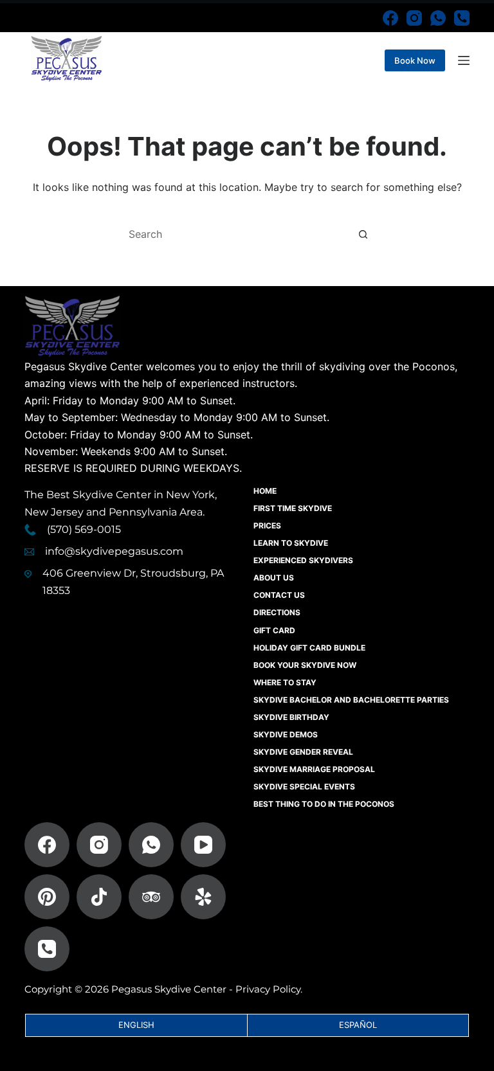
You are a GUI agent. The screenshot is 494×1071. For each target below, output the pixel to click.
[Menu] (464, 60)
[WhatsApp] (438, 18)
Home (265, 491)
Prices (267, 525)
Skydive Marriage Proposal (314, 769)
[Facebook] (390, 18)
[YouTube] (203, 844)
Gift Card (274, 630)
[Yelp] (203, 896)
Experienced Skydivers (303, 560)
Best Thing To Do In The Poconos (323, 804)
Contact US (279, 595)
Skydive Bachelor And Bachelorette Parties (351, 700)
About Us (273, 577)
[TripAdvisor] (151, 896)
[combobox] (235, 234)
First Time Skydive (292, 508)
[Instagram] (414, 18)
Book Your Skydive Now (304, 665)
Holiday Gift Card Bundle (309, 647)
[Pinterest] (46, 896)
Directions (276, 612)
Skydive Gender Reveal (303, 752)
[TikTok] (99, 896)
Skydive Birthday (291, 717)
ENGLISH (136, 1025)
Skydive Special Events (304, 786)
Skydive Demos (285, 734)
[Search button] (363, 234)
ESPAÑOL (358, 1025)
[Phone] (462, 18)
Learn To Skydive (290, 543)
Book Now (414, 60)
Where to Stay (284, 682)
